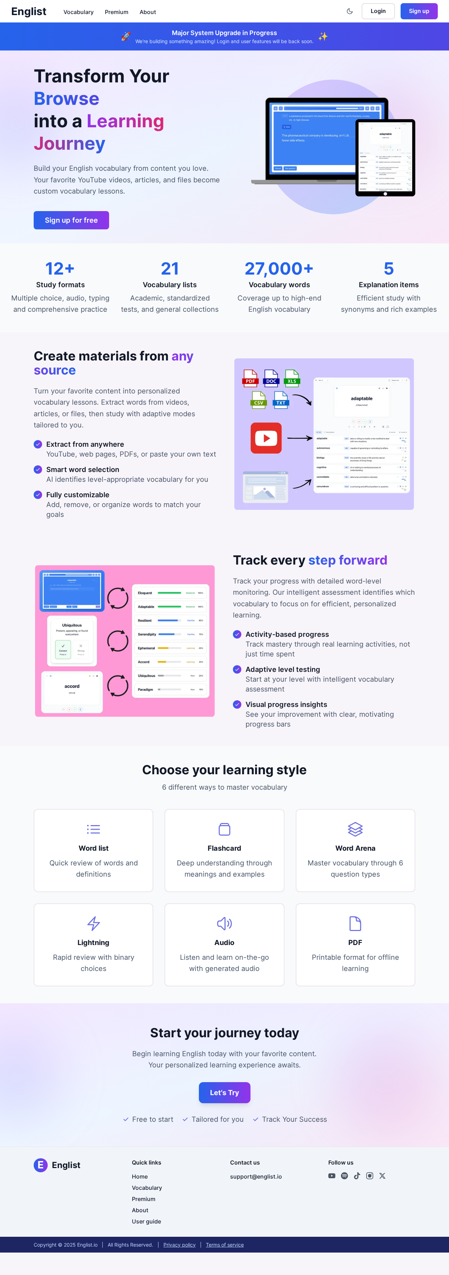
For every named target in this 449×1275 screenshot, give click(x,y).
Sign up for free (71, 220)
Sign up (419, 10)
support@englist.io (256, 1176)
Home (140, 1176)
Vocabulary (78, 11)
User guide (146, 1221)
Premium (116, 11)
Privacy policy (179, 1245)
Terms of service (225, 1245)
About (148, 11)
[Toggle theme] (349, 11)
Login (378, 10)
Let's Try (224, 1092)
